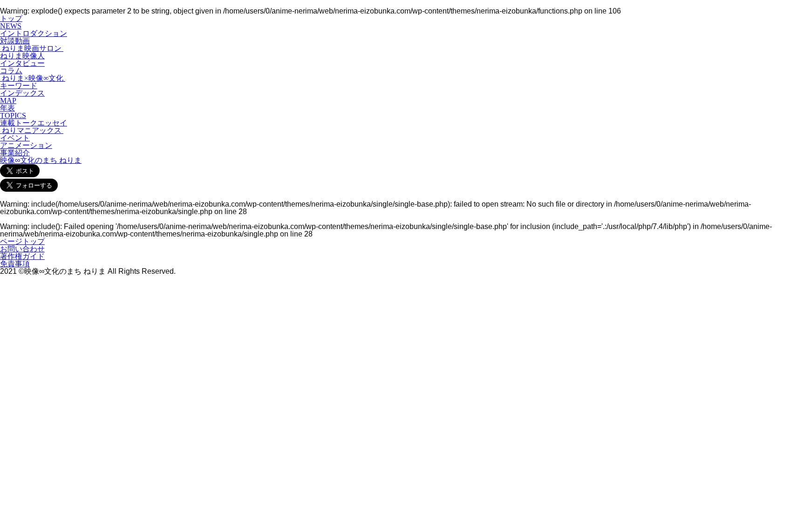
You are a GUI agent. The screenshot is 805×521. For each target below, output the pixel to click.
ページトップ (22, 241)
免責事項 (15, 264)
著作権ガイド (22, 256)
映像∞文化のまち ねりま (41, 160)
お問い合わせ (22, 249)
